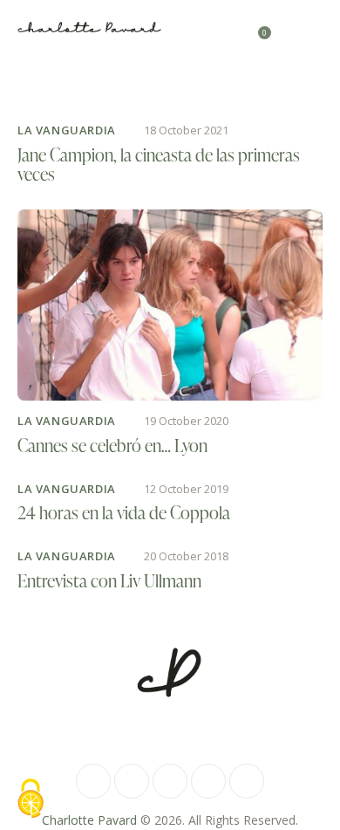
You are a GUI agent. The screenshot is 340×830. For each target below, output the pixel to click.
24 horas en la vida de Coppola (123, 512)
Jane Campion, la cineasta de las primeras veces (158, 164)
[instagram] (131, 781)
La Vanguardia (66, 130)
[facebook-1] (93, 781)
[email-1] (208, 781)
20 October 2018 (186, 556)
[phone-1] (246, 781)
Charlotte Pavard (89, 820)
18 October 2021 (186, 130)
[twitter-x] (170, 781)
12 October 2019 (186, 489)
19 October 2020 (186, 421)
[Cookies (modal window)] (30, 800)
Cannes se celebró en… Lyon (112, 445)
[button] (317, 26)
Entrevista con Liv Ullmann (109, 580)
